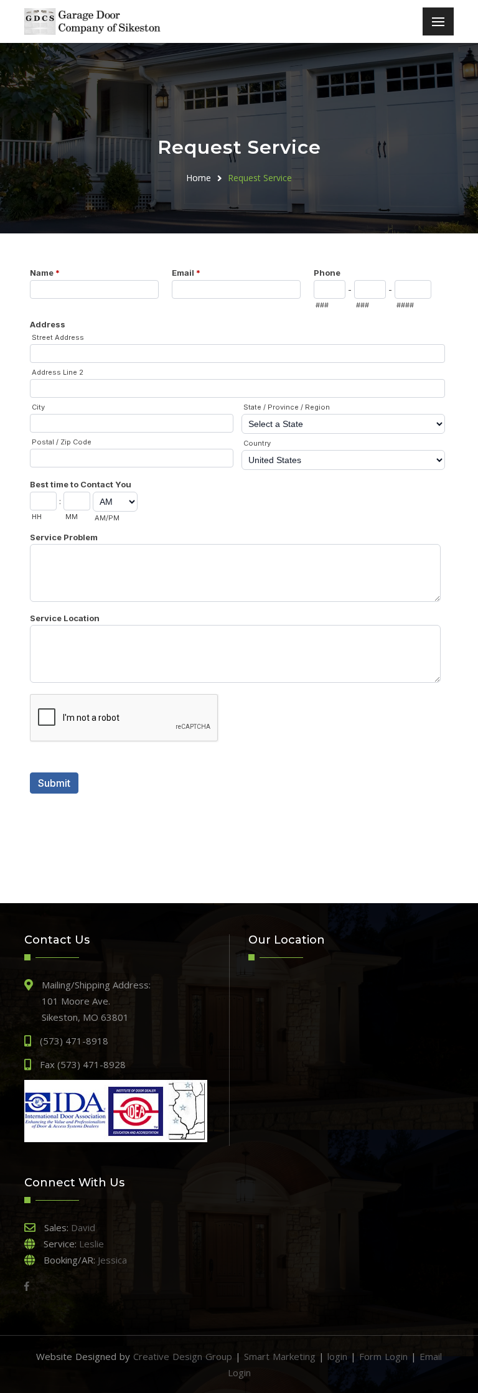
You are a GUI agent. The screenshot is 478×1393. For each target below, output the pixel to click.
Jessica (112, 1260)
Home (198, 178)
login (337, 1356)
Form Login (383, 1356)
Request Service (260, 178)
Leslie (91, 1243)
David (83, 1227)
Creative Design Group (182, 1356)
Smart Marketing (280, 1356)
